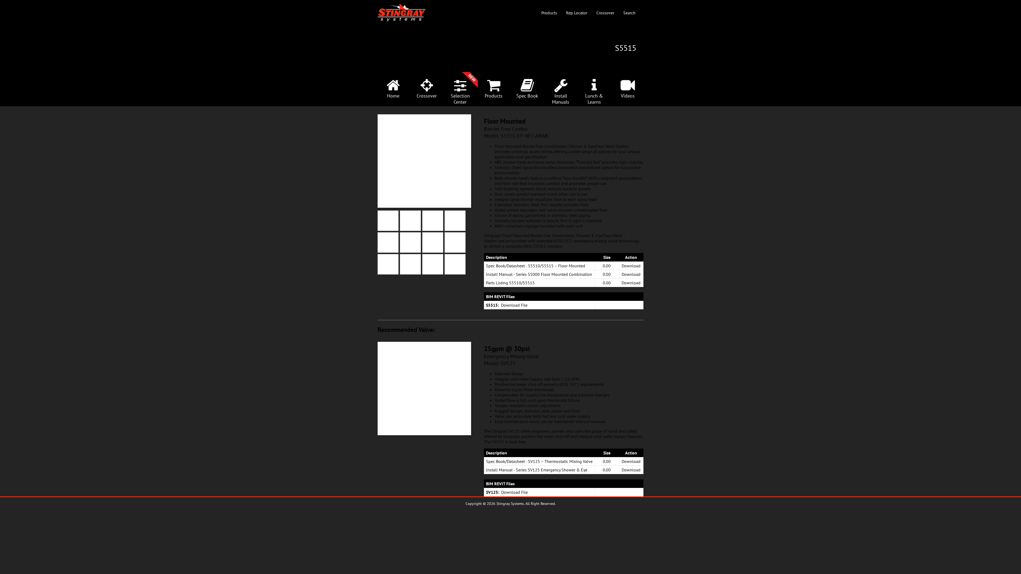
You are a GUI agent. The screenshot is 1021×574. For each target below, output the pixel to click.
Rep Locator (576, 12)
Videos (628, 96)
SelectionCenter (460, 99)
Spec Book (527, 96)
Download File (514, 305)
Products (549, 12)
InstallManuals (560, 99)
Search (629, 12)
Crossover (605, 12)
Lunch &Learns (594, 99)
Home (393, 96)
